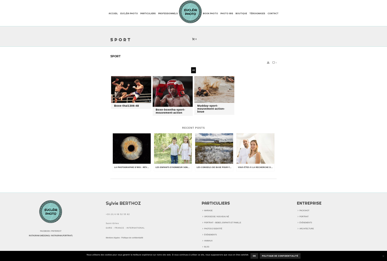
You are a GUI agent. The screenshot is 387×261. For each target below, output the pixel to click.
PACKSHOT (304, 210)
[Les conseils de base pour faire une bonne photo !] (214, 148)
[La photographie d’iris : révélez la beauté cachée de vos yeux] (132, 148)
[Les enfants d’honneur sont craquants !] (173, 148)
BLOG (206, 247)
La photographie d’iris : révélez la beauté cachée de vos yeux (132, 167)
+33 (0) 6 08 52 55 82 (118, 214)
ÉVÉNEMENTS (210, 235)
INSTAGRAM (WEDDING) (39, 236)
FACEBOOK (45, 231)
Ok (254, 256)
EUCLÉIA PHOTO (129, 13)
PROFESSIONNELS (168, 13)
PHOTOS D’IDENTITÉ (213, 229)
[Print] (268, 62)
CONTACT (273, 13)
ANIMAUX (208, 241)
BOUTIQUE (241, 13)
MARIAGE (208, 210)
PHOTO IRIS (226, 13)
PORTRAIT (304, 217)
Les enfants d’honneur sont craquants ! (174, 167)
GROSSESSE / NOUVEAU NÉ (216, 217)
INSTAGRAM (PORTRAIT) (62, 236)
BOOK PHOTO (210, 13)
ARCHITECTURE (306, 229)
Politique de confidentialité (132, 238)
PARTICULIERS (148, 13)
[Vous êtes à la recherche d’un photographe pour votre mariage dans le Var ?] (255, 148)
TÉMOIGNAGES (257, 13)
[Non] (383, 256)
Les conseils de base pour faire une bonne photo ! (215, 167)
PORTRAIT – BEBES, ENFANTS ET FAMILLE (222, 223)
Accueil (113, 13)
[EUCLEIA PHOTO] (190, 13)
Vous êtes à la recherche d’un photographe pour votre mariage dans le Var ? (256, 167)
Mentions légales (113, 238)
